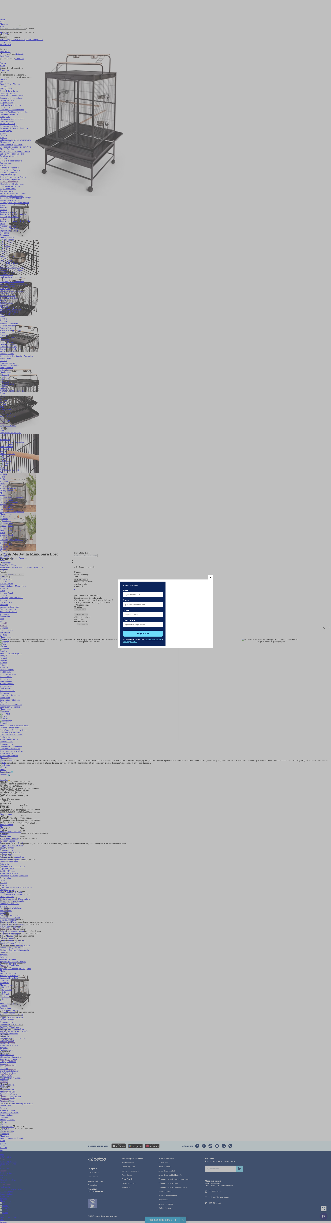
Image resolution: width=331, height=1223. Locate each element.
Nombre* (126, 590)
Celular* (126, 610)
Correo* (126, 600)
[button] (210, 577)
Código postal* (129, 620)
